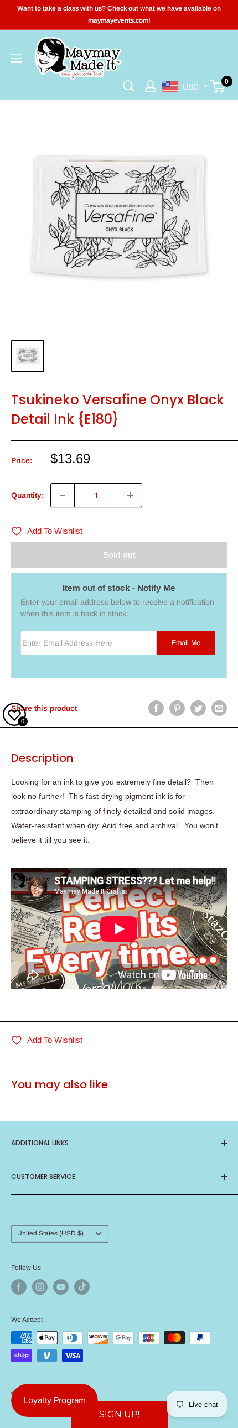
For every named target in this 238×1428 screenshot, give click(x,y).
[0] (218, 86)
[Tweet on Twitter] (198, 708)
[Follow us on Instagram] (40, 1287)
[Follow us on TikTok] (82, 1287)
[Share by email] (219, 708)
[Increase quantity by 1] (130, 495)
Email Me (186, 643)
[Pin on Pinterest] (177, 708)
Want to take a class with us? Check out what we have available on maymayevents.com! (119, 14)
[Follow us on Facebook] (19, 1287)
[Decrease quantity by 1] (62, 495)
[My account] (150, 86)
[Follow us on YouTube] (61, 1287)
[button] (119, 1414)
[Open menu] (16, 58)
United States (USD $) (50, 1233)
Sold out (119, 554)
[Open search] (129, 86)
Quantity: (27, 495)
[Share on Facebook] (156, 708)
